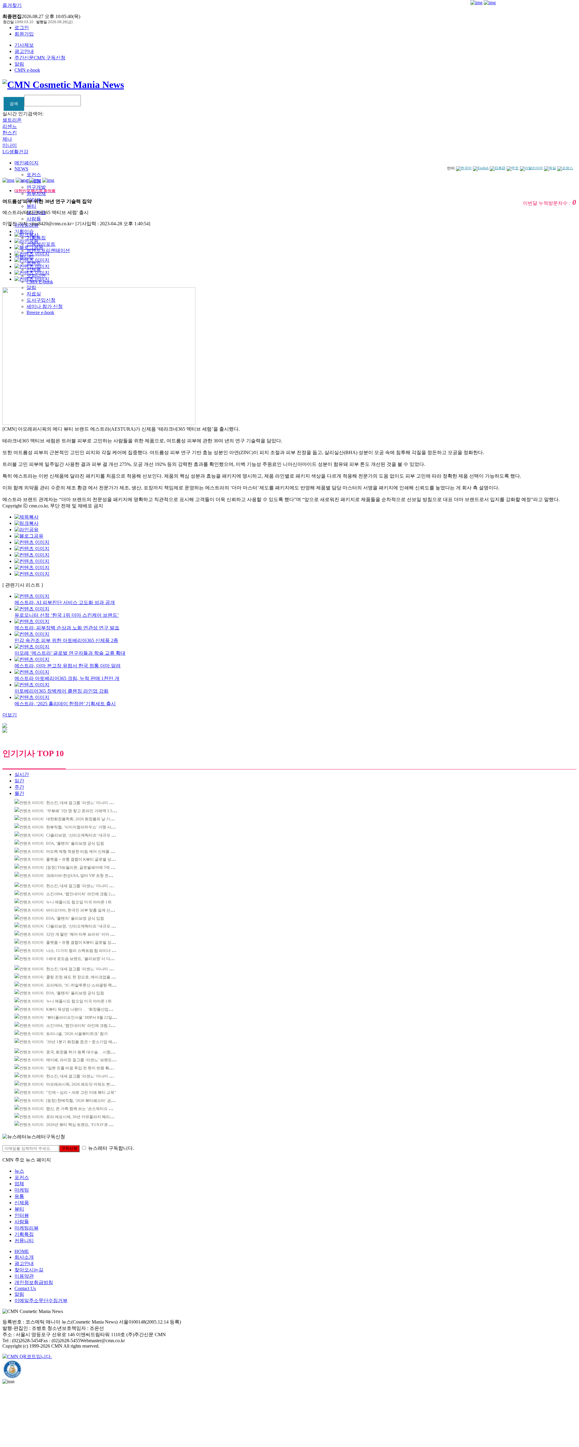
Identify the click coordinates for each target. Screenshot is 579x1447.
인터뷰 (21, 1215)
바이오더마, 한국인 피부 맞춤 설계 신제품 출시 (86, 910)
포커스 (34, 174)
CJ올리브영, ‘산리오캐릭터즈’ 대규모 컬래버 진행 (89, 835)
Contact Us (25, 1288)
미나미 (9, 145)
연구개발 (36, 187)
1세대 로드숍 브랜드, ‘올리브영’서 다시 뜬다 (84, 958)
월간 (19, 793)
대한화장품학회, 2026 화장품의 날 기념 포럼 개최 (88, 819)
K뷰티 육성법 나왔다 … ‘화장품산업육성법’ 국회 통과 (92, 1009)
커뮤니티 (24, 1240)
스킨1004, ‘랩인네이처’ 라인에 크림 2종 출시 (84, 894)
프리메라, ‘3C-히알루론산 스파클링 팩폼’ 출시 (86, 985)
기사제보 (24, 45)
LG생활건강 (15, 151)
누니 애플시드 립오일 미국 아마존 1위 (79, 902)
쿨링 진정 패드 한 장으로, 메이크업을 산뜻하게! (87, 977)
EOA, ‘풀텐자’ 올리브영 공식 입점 (75, 843)
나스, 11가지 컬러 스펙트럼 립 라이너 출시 (82, 950)
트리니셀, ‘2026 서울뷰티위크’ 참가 (77, 1033)
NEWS (21, 168)
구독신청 (69, 1148)
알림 (19, 64)
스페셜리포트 (41, 244)
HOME (21, 1251)
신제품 (21, 1202)
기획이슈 (24, 231)
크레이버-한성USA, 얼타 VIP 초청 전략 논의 (83, 875)
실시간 (21, 774)
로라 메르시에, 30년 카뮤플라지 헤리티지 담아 (86, 1117)
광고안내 (24, 51)
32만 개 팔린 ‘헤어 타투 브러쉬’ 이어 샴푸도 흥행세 (90, 934)
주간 (19, 787)
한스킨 (9, 132)
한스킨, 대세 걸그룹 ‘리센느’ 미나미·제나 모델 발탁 (90, 802)
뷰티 (31, 206)
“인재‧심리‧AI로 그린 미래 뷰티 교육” (81, 1092)
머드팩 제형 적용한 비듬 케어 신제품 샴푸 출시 (86, 851)
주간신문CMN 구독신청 (39, 57)
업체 (19, 1183)
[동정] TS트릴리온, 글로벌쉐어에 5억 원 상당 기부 (89, 867)
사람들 (34, 218)
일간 (19, 780)
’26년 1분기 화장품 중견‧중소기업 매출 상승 (85, 1042)
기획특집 (24, 1234)
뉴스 (19, 1171)
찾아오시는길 (28, 1269)
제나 (7, 139)
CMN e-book (27, 70)
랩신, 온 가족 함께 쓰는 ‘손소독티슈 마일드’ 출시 (88, 1108)
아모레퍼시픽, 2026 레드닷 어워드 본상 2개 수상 (88, 1084)
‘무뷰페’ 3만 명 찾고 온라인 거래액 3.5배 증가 (85, 811)
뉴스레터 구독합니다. (111, 1148)
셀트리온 (12, 120)
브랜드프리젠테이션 (48, 250)
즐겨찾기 (12, 5)
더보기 (9, 714)
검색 (14, 103)
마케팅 (21, 1190)
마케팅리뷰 (26, 1227)
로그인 (21, 27)
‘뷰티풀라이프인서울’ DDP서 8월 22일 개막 (83, 1017)
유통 (19, 1196)
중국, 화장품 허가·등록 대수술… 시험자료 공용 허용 (91, 1052)
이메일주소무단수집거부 (41, 1300)
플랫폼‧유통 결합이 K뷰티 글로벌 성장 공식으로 (89, 859)
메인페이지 (26, 162)
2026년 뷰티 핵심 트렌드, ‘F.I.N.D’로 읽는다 (83, 1124)
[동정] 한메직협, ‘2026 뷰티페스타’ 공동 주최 (85, 1100)
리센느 (9, 126)
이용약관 (24, 1276)
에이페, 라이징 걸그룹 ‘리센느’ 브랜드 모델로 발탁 (89, 1060)
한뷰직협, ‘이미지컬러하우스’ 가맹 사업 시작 (85, 827)
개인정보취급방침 (33, 1282)
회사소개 (24, 1257)
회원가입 (24, 33)
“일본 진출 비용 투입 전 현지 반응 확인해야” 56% (88, 1068)
